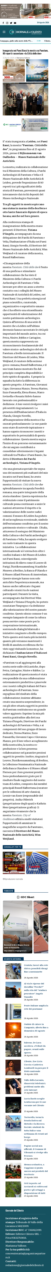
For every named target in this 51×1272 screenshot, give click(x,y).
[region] (25, 927)
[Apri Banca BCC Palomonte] (17, 927)
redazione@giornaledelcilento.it (24, 1265)
